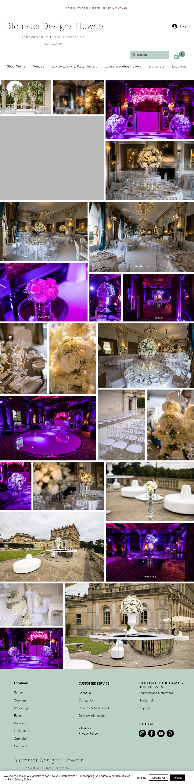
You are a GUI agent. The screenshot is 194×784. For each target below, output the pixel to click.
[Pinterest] (170, 733)
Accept (178, 777)
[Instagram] (142, 733)
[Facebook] (151, 733)
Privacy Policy (22, 779)
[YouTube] (161, 733)
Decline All (158, 777)
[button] (179, 55)
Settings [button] (141, 777)
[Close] (189, 777)
